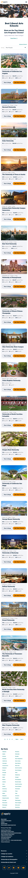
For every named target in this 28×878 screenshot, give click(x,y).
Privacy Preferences (5, 841)
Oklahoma (17, 774)
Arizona (4, 756)
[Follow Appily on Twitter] (9, 868)
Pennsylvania (18, 779)
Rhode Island (18, 781)
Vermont (17, 795)
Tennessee (17, 788)
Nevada (16, 756)
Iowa (3, 784)
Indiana (4, 781)
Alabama (4, 751)
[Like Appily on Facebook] (13, 868)
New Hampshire (18, 758)
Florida (4, 770)
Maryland (4, 795)
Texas (16, 791)
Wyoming (17, 807)
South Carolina (18, 784)
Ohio (16, 772)
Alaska (3, 754)
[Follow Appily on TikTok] (18, 868)
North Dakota (18, 770)
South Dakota (18, 786)
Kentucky (4, 788)
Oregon (17, 777)
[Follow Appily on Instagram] (4, 868)
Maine (3, 793)
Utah (16, 793)
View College (7, 82)
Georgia (4, 772)
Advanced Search (23, 44)
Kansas (3, 786)
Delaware (4, 767)
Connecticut (5, 765)
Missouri (4, 807)
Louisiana (4, 791)
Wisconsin (17, 805)
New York (17, 765)
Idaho (3, 777)
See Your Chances (19, 82)
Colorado (4, 763)
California (4, 761)
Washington (18, 800)
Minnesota (4, 802)
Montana (17, 751)
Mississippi (4, 805)
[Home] (4, 2)
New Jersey (17, 761)
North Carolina (18, 767)
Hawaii (3, 774)
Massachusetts (5, 798)
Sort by (2, 47)
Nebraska (17, 754)
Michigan (4, 800)
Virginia (17, 798)
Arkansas (4, 758)
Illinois (3, 779)
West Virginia (18, 802)
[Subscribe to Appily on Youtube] (23, 868)
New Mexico (18, 763)
